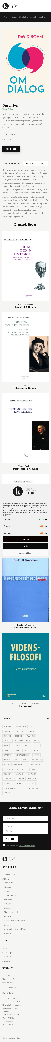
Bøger (14, 17)
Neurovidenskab (11, 760)
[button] (41, 6)
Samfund (19, 774)
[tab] (12, 163)
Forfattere (6, 933)
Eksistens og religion (25, 388)
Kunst (17, 750)
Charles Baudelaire (25, 466)
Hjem (4, 948)
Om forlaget (7, 952)
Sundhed (32, 779)
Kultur (7, 750)
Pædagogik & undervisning (16, 920)
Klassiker (16, 745)
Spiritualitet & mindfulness (16, 929)
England (19, 731)
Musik (36, 755)
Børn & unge (21, 726)
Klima (27, 745)
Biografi (7, 726)
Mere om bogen (12, 163)
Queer (33, 769)
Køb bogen (11, 149)
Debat (32, 726)
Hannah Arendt (26, 385)
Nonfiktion (23, 17)
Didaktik (8, 731)
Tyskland (30, 783)
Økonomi (8, 793)
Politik (7, 764)
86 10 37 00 (8, 993)
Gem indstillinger (25, 553)
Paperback (36, 760)
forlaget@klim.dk (9, 987)
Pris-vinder (35, 764)
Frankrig (31, 736)
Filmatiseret (33, 731)
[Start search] (47, 6)
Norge (25, 760)
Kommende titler (9, 874)
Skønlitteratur (10, 895)
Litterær (7, 755)
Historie (7, 741)
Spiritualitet (9, 779)
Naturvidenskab (11, 912)
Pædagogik (22, 769)
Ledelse (35, 750)
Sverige (7, 783)
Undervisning (9, 788)
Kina (6, 745)
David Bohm (7, 109)
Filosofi (33, 17)
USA (21, 788)
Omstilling (9, 916)
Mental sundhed (23, 755)
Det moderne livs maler (25, 468)
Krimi (37, 745)
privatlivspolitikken (27, 845)
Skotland (32, 774)
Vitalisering (32, 788)
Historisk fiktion (22, 741)
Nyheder (6, 961)
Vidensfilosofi (25, 706)
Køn (25, 750)
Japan (36, 741)
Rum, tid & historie (25, 307)
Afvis (25, 546)
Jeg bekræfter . (21, 845)
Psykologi (8, 769)
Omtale (29, 163)
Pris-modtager (20, 764)
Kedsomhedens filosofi (25, 627)
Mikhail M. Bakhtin (25, 304)
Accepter (25, 539)
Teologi (18, 783)
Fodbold (18, 736)
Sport (21, 779)
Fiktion (5, 879)
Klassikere (9, 887)
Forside (6, 17)
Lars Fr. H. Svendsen (25, 625)
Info (42, 163)
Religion (7, 774)
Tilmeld (10, 839)
